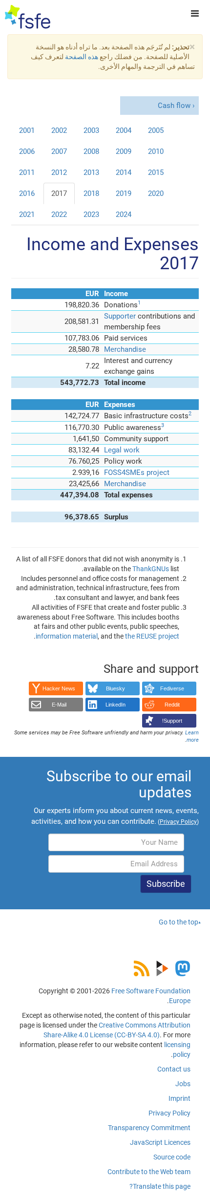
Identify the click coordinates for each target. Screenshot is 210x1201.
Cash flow (174, 105)
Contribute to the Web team (148, 1172)
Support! (172, 721)
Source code (171, 1157)
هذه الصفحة (81, 57)
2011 (27, 172)
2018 (91, 193)
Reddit (172, 705)
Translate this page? (159, 1186)
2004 (123, 130)
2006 (27, 151)
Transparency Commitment (149, 1128)
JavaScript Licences (160, 1142)
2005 (156, 130)
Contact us (173, 1069)
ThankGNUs (150, 569)
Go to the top (178, 922)
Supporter (120, 316)
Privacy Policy (169, 1113)
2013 (91, 172)
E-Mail (59, 705)
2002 (59, 130)
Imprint (179, 1098)
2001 (27, 130)
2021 (27, 214)
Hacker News (58, 688)
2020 (156, 193)
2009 (123, 151)
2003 (91, 130)
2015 (156, 172)
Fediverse (172, 688)
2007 (59, 151)
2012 (59, 172)
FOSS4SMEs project (136, 472)
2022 (59, 214)
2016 (27, 193)
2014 (123, 172)
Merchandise (125, 349)
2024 (123, 214)
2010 (156, 151)
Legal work (122, 450)
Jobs (182, 1084)
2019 (123, 193)
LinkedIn (115, 705)
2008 (91, 151)
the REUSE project (152, 636)
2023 (91, 214)
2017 (59, 193)
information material (67, 636)
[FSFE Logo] (27, 17)
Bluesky (115, 688)
